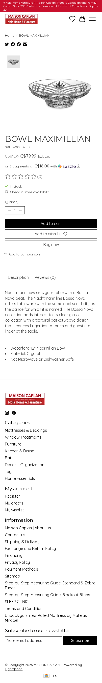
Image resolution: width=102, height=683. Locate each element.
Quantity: (12, 202)
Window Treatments (23, 437)
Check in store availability (30, 192)
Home (10, 35)
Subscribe (80, 640)
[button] (51, 166)
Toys (9, 471)
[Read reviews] (21, 176)
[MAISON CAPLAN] (21, 19)
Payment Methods (21, 569)
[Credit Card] (46, 676)
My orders (14, 503)
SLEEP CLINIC (16, 601)
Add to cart (51, 223)
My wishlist (14, 509)
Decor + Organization (24, 464)
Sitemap (12, 576)
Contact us (15, 534)
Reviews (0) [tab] (45, 277)
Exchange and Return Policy (30, 548)
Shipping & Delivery (22, 541)
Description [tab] (18, 277)
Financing (14, 555)
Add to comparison (24, 254)
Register (12, 496)
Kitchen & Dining (19, 450)
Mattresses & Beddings (26, 430)
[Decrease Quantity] (9, 210)
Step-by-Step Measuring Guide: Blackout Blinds (47, 594)
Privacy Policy (17, 562)
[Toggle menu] (92, 19)
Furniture (13, 444)
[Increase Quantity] (20, 210)
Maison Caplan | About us (28, 527)
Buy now (51, 244)
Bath (9, 457)
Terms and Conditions (25, 608)
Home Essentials (20, 478)
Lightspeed (14, 669)
